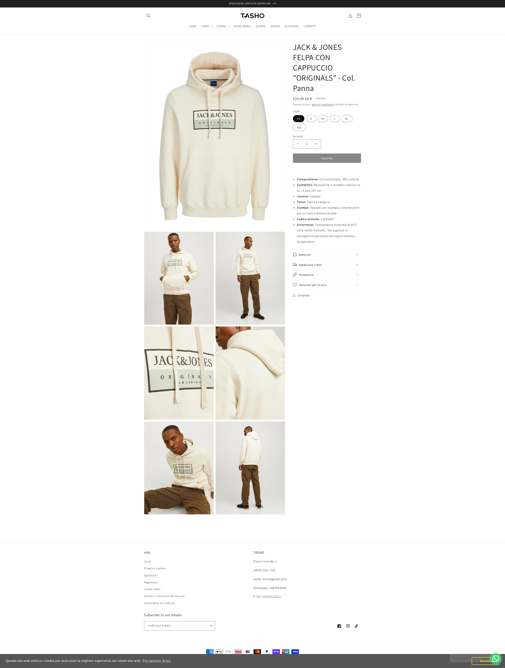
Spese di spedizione (323, 104)
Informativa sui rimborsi (159, 603)
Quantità (298, 136)
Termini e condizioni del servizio (164, 596)
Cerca (147, 561)
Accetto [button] (485, 660)
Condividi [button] (303, 295)
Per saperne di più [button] (157, 660)
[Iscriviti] (210, 625)
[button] (148, 15)
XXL (299, 127)
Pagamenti (150, 582)
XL (347, 118)
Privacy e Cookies (155, 568)
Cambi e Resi (152, 589)
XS (298, 118)
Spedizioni (150, 575)
